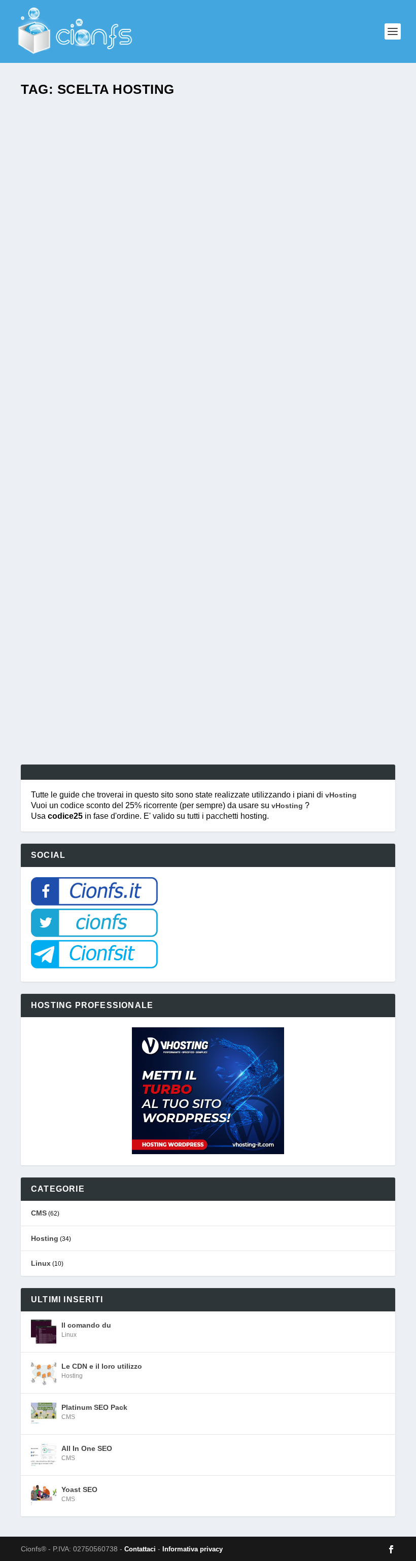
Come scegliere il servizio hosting (116, 673)
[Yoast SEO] (43, 1496)
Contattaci (140, 1549)
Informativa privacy (192, 1549)
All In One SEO (86, 1448)
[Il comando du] (43, 1331)
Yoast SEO (79, 1489)
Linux (41, 1263)
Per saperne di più (80, 720)
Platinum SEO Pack (94, 1407)
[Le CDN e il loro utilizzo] (43, 1372)
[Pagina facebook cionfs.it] (94, 903)
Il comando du (86, 1325)
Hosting (44, 1238)
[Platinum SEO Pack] (43, 1414)
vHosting (341, 795)
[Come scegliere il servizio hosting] (195, 381)
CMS (39, 1213)
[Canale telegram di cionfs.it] (94, 966)
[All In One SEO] (43, 1455)
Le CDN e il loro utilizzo (101, 1366)
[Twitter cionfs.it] (94, 934)
